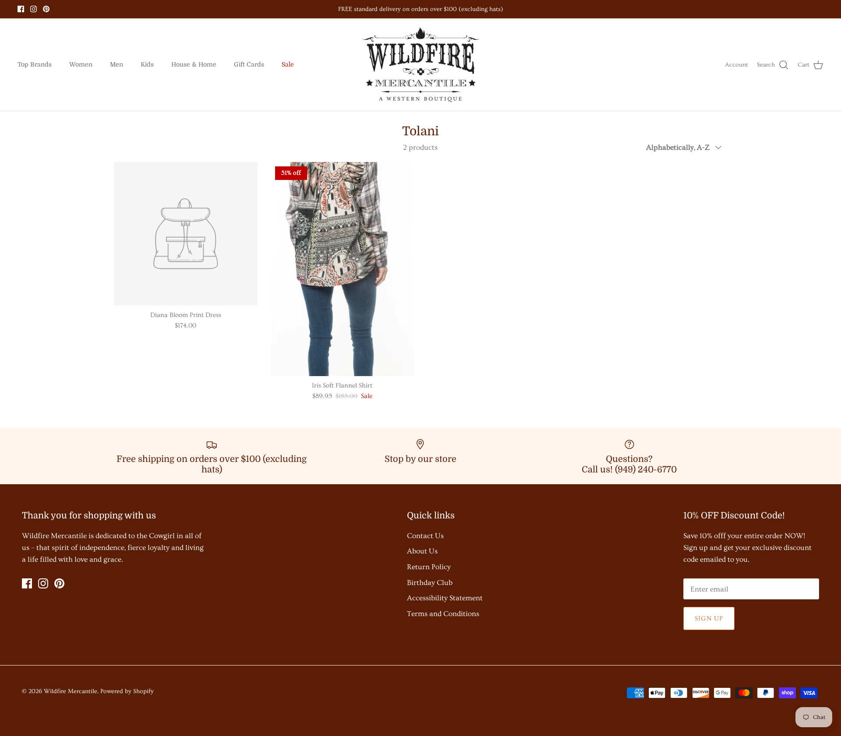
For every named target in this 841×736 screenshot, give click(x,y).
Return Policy (429, 567)
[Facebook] (21, 9)
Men (116, 64)
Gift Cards (249, 64)
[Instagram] (33, 9)
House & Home (193, 64)
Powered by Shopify (127, 691)
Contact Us (425, 536)
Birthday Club (429, 582)
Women (80, 64)
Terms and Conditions (443, 613)
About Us (422, 551)
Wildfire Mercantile (70, 691)
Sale (288, 64)
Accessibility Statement (445, 598)
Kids (147, 64)
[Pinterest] (46, 9)
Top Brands (35, 64)
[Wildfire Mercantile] (421, 64)
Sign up (709, 618)
